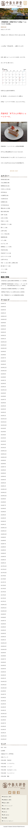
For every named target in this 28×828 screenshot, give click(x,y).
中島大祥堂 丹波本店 (6, 760)
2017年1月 (3, 601)
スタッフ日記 (4, 234)
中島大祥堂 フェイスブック (7, 773)
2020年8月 (3, 463)
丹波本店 (3, 250)
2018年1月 (3, 563)
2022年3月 (3, 409)
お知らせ (3, 218)
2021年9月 (3, 428)
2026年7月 (3, 303)
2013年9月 (3, 720)
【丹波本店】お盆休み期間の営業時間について (12, 280)
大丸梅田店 (3, 195)
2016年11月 (3, 607)
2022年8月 (3, 396)
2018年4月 (3, 553)
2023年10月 (3, 370)
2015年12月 (3, 643)
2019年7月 (3, 505)
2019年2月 (3, 521)
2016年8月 (3, 617)
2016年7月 (3, 620)
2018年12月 (3, 527)
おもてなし (3, 243)
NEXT (16, 171)
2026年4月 (3, 306)
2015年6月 (3, 662)
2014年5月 (3, 697)
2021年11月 (3, 422)
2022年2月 (3, 412)
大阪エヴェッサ (4, 757)
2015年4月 (3, 668)
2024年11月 (3, 345)
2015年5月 (3, 665)
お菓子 (2, 230)
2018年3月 (3, 556)
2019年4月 (3, 514)
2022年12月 (3, 390)
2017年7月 (3, 582)
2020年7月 (3, 466)
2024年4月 (3, 364)
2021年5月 (3, 438)
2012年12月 (3, 736)
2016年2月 (3, 636)
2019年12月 (3, 489)
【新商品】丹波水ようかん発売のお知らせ (11, 292)
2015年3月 (3, 671)
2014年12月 (3, 681)
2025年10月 (3, 319)
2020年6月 (3, 470)
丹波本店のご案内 (6, 796)
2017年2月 (3, 598)
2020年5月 (3, 473)
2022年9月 (3, 393)
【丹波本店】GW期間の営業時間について (10, 288)
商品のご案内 (5, 802)
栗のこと (3, 227)
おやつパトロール (5, 256)
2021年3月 (3, 444)
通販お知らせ (4, 208)
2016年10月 (3, 611)
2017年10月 (3, 572)
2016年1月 (3, 639)
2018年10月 (3, 534)
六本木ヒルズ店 (4, 189)
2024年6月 (3, 361)
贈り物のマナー (4, 266)
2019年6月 (3, 508)
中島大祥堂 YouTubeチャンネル (9, 770)
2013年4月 (3, 726)
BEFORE (12, 171)
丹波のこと (3, 221)
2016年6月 (3, 623)
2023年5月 (3, 383)
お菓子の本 (3, 259)
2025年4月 (3, 329)
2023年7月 (3, 380)
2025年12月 (3, 316)
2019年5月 (3, 511)
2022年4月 (3, 406)
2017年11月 (3, 569)
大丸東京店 (3, 198)
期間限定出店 (4, 185)
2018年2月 (3, 559)
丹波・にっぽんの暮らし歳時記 (8, 262)
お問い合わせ (5, 815)
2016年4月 (3, 630)
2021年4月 (3, 441)
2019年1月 (3, 524)
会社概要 (4, 818)
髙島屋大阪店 (4, 179)
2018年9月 (3, 537)
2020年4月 (3, 476)
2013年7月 (3, 723)
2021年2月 (3, 447)
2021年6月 (3, 434)
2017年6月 (3, 585)
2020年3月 (3, 479)
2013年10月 (3, 716)
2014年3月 (3, 703)
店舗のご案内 (5, 809)
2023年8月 (3, 377)
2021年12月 (3, 418)
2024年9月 (3, 351)
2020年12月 (3, 450)
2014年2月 (3, 707)
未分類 (2, 272)
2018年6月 (3, 547)
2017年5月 (3, 588)
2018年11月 (3, 531)
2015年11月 (3, 646)
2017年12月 (3, 566)
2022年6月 (3, 402)
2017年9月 (3, 575)
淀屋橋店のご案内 (6, 799)
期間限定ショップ (5, 246)
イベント (3, 269)
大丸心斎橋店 (4, 182)
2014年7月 (3, 694)
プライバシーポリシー (7, 821)
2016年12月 (3, 604)
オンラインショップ (7, 805)
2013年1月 (3, 732)
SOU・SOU (3, 747)
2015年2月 (3, 675)
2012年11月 (3, 739)
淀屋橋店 (3, 202)
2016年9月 (3, 614)
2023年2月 (3, 386)
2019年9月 (3, 498)
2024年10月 (3, 348)
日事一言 (3, 214)
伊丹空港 (3, 192)
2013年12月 (3, 713)
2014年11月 (3, 684)
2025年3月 (3, 332)
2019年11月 (3, 492)
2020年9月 (3, 460)
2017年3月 (3, 595)
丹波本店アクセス (5, 253)
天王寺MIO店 (4, 205)
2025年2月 (3, 335)
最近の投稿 (3, 211)
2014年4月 (3, 700)
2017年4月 (3, 591)
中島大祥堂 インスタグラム (7, 763)
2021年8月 (3, 431)
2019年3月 (3, 518)
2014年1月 (3, 710)
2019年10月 (3, 495)
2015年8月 (3, 655)
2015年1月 (3, 678)
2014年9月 (3, 691)
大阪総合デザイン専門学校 (7, 753)
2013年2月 (3, 729)
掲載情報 (3, 237)
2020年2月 (3, 482)
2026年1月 (3, 313)
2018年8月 (3, 540)
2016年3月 (3, 633)
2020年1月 (3, 486)
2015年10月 (3, 649)
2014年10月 (3, 688)
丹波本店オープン (5, 224)
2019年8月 (3, 502)
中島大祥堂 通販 (5, 776)
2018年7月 (3, 543)
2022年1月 (3, 415)
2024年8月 (3, 354)
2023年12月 (3, 367)
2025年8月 (3, 322)
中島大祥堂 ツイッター (6, 766)
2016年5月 (3, 627)
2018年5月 (3, 550)
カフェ (2, 240)
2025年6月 (3, 325)
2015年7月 (3, 659)
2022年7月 (3, 399)
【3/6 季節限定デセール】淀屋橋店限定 (10, 295)
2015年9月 (3, 652)
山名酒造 (3, 750)
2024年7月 (3, 357)
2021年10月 (3, 425)
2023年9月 (3, 374)
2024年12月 (3, 342)
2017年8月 (3, 579)
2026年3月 (3, 309)
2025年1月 (3, 338)
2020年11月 (3, 454)
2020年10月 (3, 457)
